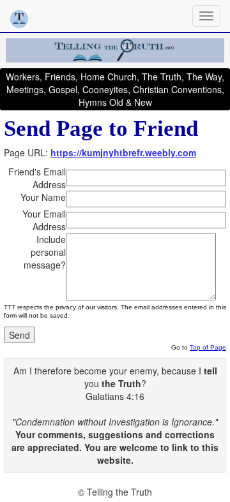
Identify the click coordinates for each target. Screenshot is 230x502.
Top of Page (208, 347)
